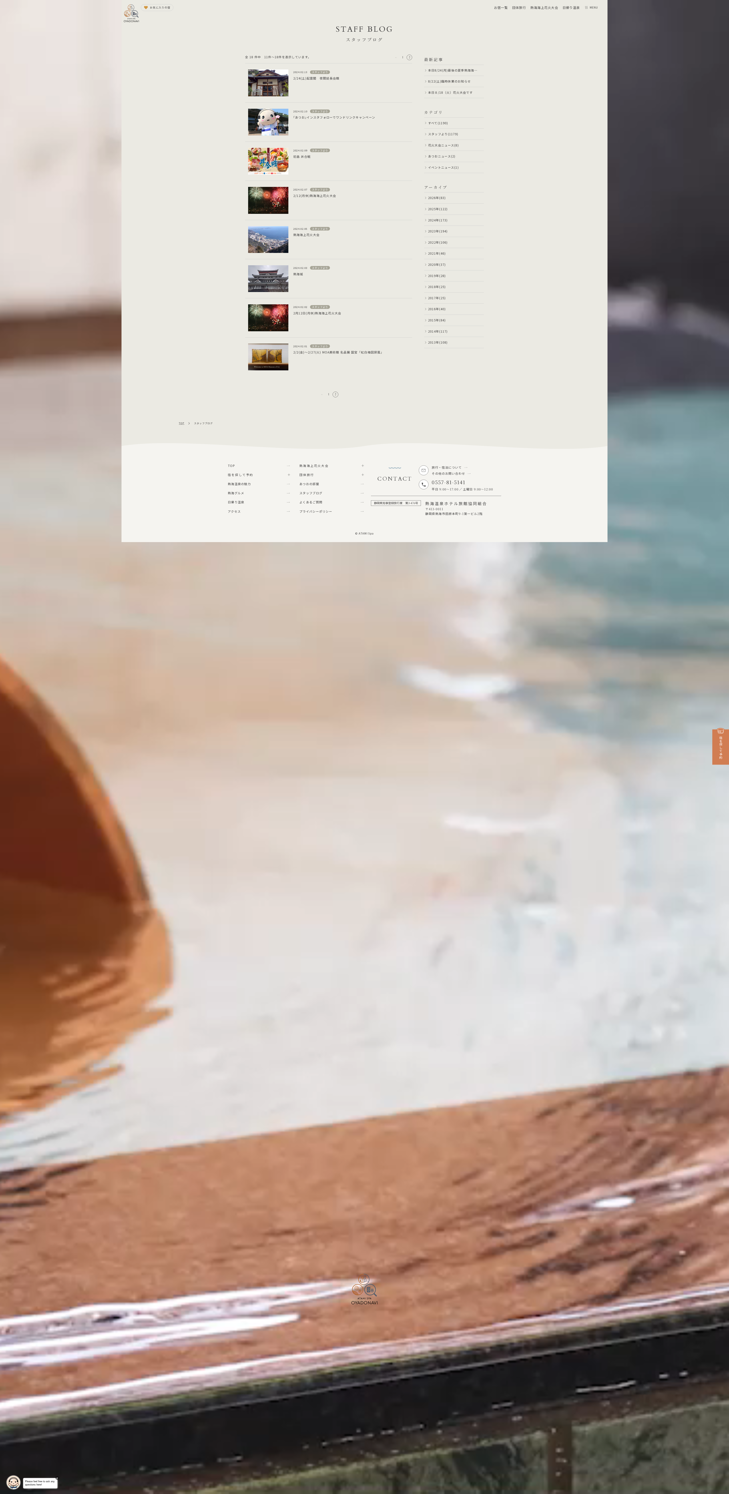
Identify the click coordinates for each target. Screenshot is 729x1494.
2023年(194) (438, 231)
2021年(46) (437, 253)
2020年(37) (437, 264)
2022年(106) (438, 242)
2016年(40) (437, 309)
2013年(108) (438, 342)
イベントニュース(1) (443, 167)
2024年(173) (438, 220)
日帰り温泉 (571, 7)
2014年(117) (438, 331)
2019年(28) (437, 275)
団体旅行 (519, 7)
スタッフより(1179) (443, 134)
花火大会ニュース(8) (443, 145)
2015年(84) (437, 320)
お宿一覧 (501, 7)
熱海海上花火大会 (544, 7)
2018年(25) (437, 286)
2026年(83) (437, 197)
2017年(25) (437, 298)
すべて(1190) (438, 123)
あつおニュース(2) (442, 156)
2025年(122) (438, 209)
